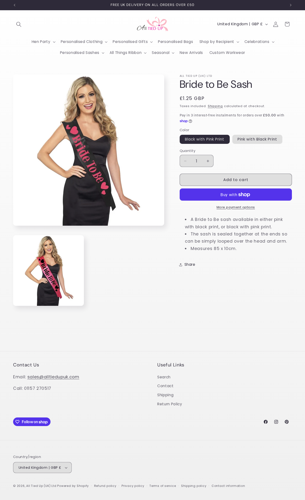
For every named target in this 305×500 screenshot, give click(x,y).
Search (164, 377)
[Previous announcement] (14, 5)
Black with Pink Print (204, 139)
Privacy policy (133, 486)
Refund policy (105, 486)
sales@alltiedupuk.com (53, 377)
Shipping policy (194, 486)
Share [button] (189, 264)
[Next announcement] (290, 5)
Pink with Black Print (257, 139)
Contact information (228, 486)
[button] (19, 24)
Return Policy (169, 403)
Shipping (215, 106)
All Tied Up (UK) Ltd (41, 486)
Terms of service (162, 486)
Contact (165, 386)
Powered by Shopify (73, 486)
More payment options (236, 207)
